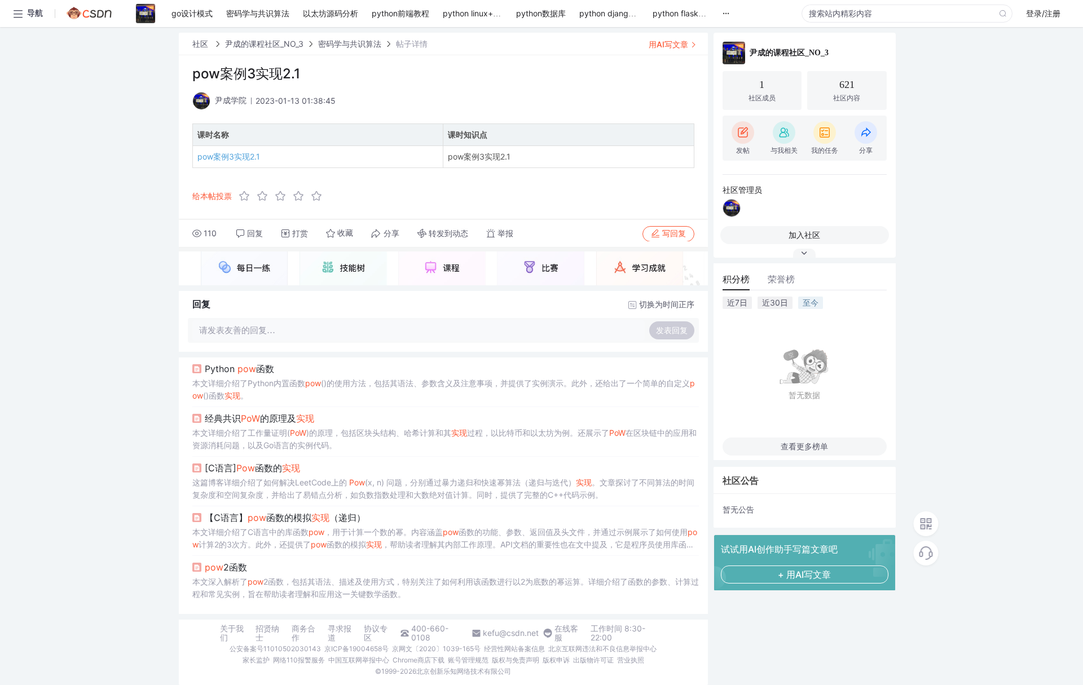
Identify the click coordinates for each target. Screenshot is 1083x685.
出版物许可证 (593, 660)
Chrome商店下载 (418, 660)
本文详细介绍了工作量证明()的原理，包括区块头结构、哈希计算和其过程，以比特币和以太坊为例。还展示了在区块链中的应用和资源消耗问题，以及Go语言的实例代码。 (444, 439)
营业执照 (630, 660)
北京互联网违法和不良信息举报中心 (602, 648)
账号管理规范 (468, 660)
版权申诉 (556, 660)
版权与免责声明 (515, 660)
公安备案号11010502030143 (275, 648)
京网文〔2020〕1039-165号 (436, 648)
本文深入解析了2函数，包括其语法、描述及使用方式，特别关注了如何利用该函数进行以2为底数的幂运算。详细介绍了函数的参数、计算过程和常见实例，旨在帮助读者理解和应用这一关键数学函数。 (445, 588)
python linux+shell (476, 13)
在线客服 (566, 633)
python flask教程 (683, 13)
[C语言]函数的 (252, 468)
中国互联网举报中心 (358, 660)
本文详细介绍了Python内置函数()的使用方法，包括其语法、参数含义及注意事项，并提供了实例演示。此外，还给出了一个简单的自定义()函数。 (443, 389)
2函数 (226, 567)
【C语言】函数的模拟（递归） (285, 517)
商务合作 (303, 633)
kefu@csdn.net (511, 633)
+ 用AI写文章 (804, 574)
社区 (201, 43)
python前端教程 (400, 13)
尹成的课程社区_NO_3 (264, 43)
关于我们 (232, 633)
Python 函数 (239, 368)
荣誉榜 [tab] (781, 279)
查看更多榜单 (804, 446)
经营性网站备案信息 (514, 648)
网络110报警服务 (299, 660)
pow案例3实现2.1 (228, 156)
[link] (201, 43)
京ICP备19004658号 (356, 648)
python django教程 (614, 13)
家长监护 (256, 660)
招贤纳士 (267, 633)
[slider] (284, 196)
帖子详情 (412, 43)
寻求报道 (339, 633)
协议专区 (376, 633)
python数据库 (541, 13)
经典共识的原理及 (259, 418)
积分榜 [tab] (736, 279)
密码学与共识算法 (349, 43)
